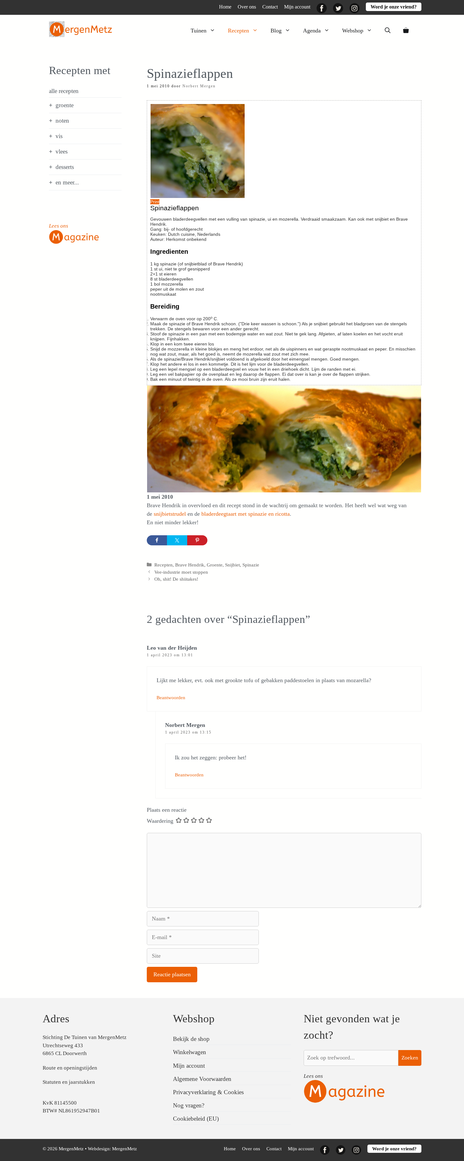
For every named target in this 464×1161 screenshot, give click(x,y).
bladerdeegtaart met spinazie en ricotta (245, 514)
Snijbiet (232, 564)
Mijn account (297, 6)
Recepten (238, 30)
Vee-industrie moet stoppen (181, 572)
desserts (65, 167)
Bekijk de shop (191, 1039)
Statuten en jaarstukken (69, 1082)
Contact (270, 6)
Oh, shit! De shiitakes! (176, 579)
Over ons (247, 6)
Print (154, 201)
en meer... (67, 182)
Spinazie (250, 564)
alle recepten (64, 91)
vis (59, 136)
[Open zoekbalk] (387, 30)
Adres (56, 1019)
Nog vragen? (188, 1105)
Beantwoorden (171, 697)
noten (62, 120)
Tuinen (198, 30)
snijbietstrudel (170, 514)
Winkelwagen (189, 1052)
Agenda (312, 30)
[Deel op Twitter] (177, 540)
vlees (62, 151)
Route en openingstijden (70, 1068)
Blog (276, 30)
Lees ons (58, 226)
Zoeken (410, 1058)
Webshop (352, 30)
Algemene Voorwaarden (202, 1079)
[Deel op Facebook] (157, 540)
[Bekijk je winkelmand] (406, 30)
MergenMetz (124, 1148)
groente (65, 105)
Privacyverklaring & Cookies (208, 1092)
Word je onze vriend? (394, 6)
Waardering (160, 821)
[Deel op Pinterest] (197, 540)
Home (225, 6)
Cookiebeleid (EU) (196, 1118)
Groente (215, 564)
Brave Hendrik (189, 564)
